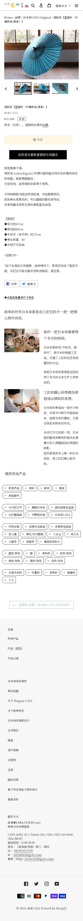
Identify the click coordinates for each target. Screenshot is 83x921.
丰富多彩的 (15, 572)
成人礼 (74, 534)
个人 (11, 580)
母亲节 (29, 541)
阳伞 (46, 488)
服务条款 (13, 799)
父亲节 (12, 541)
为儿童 (12, 534)
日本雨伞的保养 (17, 681)
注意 (10, 770)
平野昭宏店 (38, 515)
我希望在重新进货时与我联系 (38, 154)
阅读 (10, 740)
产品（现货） (16, 648)
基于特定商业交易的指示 (22, 789)
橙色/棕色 (14, 561)
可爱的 (35, 572)
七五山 (56, 534)
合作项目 (13, 730)
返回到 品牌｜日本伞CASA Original (44, 605)
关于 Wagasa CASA (20, 701)
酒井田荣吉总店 (64, 507)
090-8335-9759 (23, 851)
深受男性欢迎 (62, 526)
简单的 (70, 572)
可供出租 (13, 526)
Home (8, 17)
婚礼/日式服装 (34, 534)
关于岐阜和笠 (16, 711)
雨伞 (31, 488)
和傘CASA (33, 908)
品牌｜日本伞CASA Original (33, 17)
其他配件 (13, 495)
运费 (45, 125)
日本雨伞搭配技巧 (18, 720)
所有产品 (13, 488)
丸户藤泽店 (15, 515)
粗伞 (61, 488)
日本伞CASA (62, 515)
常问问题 (13, 691)
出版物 (12, 760)
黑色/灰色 (35, 561)
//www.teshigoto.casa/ (39, 859)
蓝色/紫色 (14, 553)
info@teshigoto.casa (28, 855)
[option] (23, 88)
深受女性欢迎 (36, 526)
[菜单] (76, 5)
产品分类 (13, 658)
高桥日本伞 (38, 507)
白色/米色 (57, 561)
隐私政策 (13, 780)
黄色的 (46, 553)
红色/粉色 (65, 553)
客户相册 (13, 750)
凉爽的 (53, 572)
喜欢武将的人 (51, 541)
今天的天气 (15, 507)
